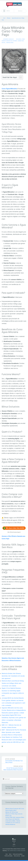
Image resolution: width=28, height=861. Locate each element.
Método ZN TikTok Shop (11, 812)
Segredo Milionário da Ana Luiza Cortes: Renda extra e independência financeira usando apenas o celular (14, 710)
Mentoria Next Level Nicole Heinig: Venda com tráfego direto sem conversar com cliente (13, 683)
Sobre (10, 854)
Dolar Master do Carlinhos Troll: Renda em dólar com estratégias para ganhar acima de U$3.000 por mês (14, 739)
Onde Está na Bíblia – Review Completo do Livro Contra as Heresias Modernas (12, 822)
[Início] (14, 842)
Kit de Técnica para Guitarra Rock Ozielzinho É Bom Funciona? (13, 768)
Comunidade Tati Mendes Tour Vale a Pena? (14, 760)
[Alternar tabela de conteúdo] (19, 77)
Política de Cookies (8, 855)
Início (7, 854)
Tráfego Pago (9, 42)
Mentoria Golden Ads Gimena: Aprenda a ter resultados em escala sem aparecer (13, 676)
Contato (22, 855)
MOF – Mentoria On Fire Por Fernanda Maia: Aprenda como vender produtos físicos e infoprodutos (14, 732)
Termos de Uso (17, 855)
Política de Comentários (17, 854)
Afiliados (18, 39)
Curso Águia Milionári (9, 88)
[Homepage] (14, 5)
